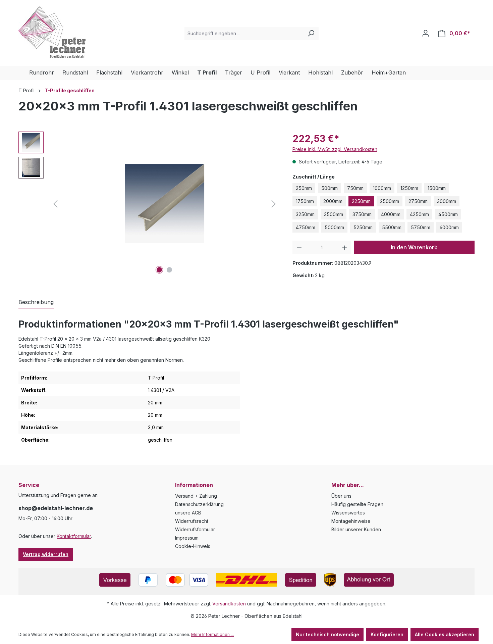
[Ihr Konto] (426, 33)
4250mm (419, 214)
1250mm (409, 188)
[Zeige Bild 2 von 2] (169, 270)
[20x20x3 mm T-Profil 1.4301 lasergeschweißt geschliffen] (164, 203)
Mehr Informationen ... (212, 634)
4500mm (448, 214)
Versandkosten (229, 603)
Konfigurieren (387, 634)
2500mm (389, 201)
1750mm (305, 201)
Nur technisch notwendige (327, 634)
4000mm (390, 214)
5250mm (363, 227)
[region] (149, 204)
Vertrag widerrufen (45, 554)
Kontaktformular (74, 536)
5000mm (334, 227)
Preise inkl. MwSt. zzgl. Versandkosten (334, 149)
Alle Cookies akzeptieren (444, 634)
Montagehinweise (351, 521)
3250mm (305, 214)
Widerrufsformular (195, 529)
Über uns (341, 496)
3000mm (446, 201)
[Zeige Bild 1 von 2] (159, 270)
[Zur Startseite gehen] (52, 32)
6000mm (449, 227)
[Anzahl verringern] (299, 247)
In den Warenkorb (414, 247)
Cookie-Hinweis (192, 546)
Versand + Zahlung (196, 496)
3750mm (362, 214)
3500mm (333, 214)
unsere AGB (188, 512)
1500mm (437, 188)
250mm (304, 188)
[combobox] (244, 33)
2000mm (332, 201)
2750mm (418, 201)
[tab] (36, 302)
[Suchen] (311, 33)
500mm (329, 188)
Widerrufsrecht (191, 521)
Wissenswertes (348, 512)
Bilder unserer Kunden (356, 529)
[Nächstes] (274, 204)
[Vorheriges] (55, 204)
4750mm (305, 227)
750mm (355, 188)
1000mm (382, 188)
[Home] (23, 73)
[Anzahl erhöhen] (344, 247)
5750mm (420, 227)
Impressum (187, 538)
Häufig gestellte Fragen (357, 504)
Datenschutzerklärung (199, 504)
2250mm (361, 201)
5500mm (391, 227)
